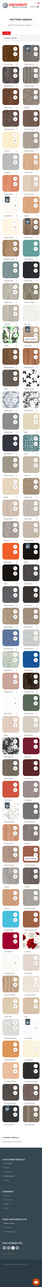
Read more (36, 135)
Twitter (8, 1248)
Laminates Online (8, 1253)
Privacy (6, 1180)
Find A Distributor (10, 1232)
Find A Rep (7, 1227)
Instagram (13, 1248)
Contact (6, 1167)
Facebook (4, 1248)
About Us (7, 1195)
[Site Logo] (15, 5)
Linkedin (17, 1248)
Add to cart (15, 330)
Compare (15, 54)
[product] (10, 53)
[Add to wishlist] (16, 64)
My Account (8, 1172)
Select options (15, 49)
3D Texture (32, 339)
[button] (35, 3)
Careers (6, 1204)
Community (8, 1200)
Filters (7, 33)
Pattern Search (9, 1176)
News (5, 1208)
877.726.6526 (8, 1163)
